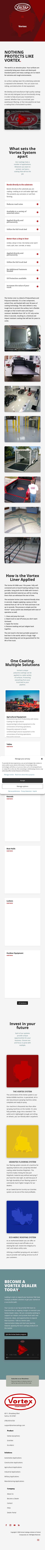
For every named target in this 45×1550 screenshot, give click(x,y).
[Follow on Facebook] (6, 1525)
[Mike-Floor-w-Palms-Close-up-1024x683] (22, 532)
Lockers (10, 901)
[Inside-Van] (22, 351)
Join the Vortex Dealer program (16, 1334)
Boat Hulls (11, 848)
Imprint (35, 791)
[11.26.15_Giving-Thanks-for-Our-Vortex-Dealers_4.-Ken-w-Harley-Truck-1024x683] (22, 502)
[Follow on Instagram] (10, 1525)
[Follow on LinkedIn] (18, 1525)
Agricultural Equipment (16, 717)
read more (10, 746)
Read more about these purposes (24, 775)
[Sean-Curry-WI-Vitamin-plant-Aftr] (22, 442)
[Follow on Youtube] (14, 1525)
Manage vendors (9, 775)
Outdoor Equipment (15, 953)
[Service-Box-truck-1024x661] (22, 381)
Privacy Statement (26, 791)
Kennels (10, 796)
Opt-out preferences (14, 791)
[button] (42, 759)
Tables (9, 744)
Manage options (22, 786)
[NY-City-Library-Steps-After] (22, 563)
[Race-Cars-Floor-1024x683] (22, 411)
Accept (22, 780)
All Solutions (22, 1003)
